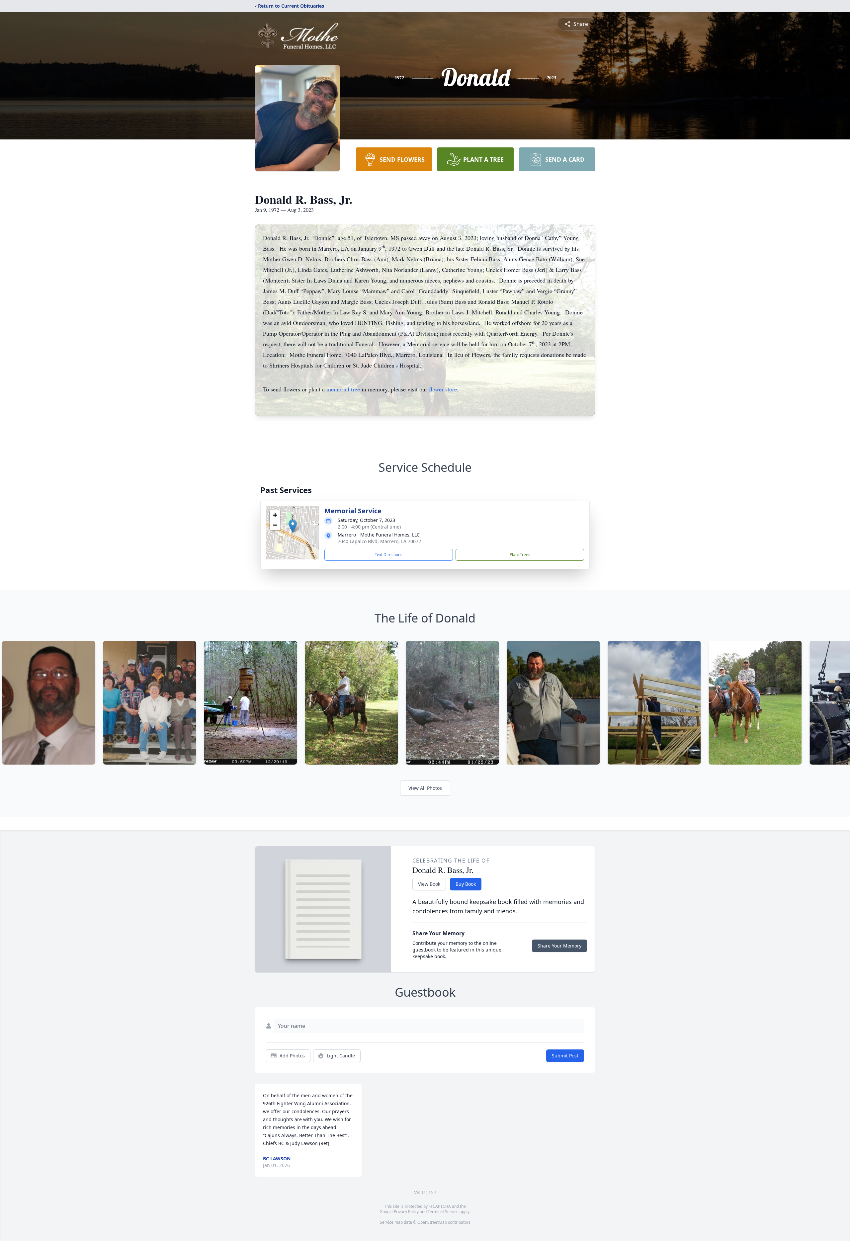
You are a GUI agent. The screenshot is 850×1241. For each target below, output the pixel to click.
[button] (293, 526)
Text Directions (388, 554)
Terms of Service (443, 1211)
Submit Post (565, 1055)
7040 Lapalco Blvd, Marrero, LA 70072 (379, 541)
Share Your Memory (559, 946)
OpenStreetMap (432, 1222)
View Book (429, 884)
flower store (443, 389)
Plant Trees (520, 554)
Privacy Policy (406, 1211)
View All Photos (425, 788)
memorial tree (343, 389)
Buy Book (466, 884)
